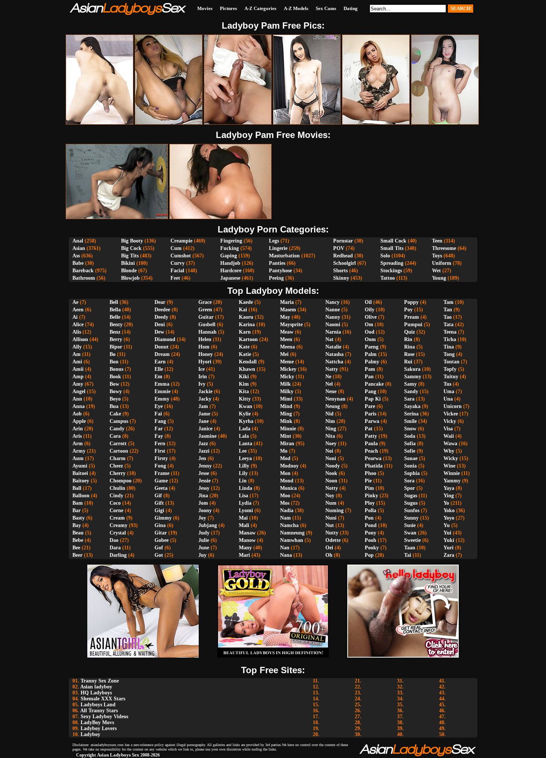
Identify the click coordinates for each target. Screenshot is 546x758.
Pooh (370, 540)
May (285, 317)
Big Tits (130, 255)
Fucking (229, 248)
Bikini (128, 263)
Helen (204, 339)
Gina (160, 525)
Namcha (289, 525)
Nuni (331, 518)
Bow (114, 384)
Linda (245, 488)
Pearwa (373, 458)
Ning (330, 428)
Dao (114, 540)
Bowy (116, 391)
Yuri (448, 547)
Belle (115, 317)
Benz (115, 332)
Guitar (206, 317)
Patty (371, 436)
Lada (244, 428)
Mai (243, 518)
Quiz (409, 332)
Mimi (286, 399)
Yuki (448, 540)
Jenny (205, 466)
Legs (274, 241)
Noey (331, 443)
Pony (370, 533)
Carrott (118, 443)
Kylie (245, 414)
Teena (449, 332)
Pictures (228, 8)
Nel (329, 384)
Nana (286, 555)
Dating (351, 8)
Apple (79, 421)
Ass (76, 255)
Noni (330, 458)
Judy (203, 533)
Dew (159, 332)
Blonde (129, 270)
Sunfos (411, 510)
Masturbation (284, 255)
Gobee (162, 540)
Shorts (340, 270)
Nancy (332, 302)
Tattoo (387, 278)
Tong (449, 354)
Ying (448, 495)
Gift (159, 503)
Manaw (247, 533)
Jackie (205, 391)
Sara (409, 399)
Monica (288, 488)
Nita (330, 436)
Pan (369, 376)
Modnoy (289, 466)
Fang (160, 421)
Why (448, 451)
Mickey (288, 369)
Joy (202, 518)
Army (78, 451)
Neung (332, 406)
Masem (288, 309)
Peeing (276, 278)
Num (331, 503)
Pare (370, 406)
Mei (284, 354)
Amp (78, 376)
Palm (371, 354)
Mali (244, 525)
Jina (203, 495)
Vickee (450, 414)
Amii (78, 369)
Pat (369, 428)
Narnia (333, 332)
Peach (371, 451)
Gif (158, 495)
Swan (410, 533)
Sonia (410, 466)
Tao (447, 317)
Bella (115, 309)
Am (76, 354)
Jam (203, 406)
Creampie (181, 241)
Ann (77, 399)
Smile (410, 421)
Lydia (245, 503)
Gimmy (163, 518)
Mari (244, 555)
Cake (115, 414)
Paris (370, 414)
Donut (162, 347)
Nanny (332, 317)
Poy (408, 309)
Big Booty (132, 241)
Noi (329, 451)
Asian (78, 248)
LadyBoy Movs (97, 722)
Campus (119, 421)
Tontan (451, 361)
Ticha (449, 339)
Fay (159, 436)
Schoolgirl (344, 263)
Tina (448, 347)
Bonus (116, 369)
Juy (202, 555)
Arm (77, 443)
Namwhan (291, 540)
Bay (76, 525)
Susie (410, 525)
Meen (286, 339)
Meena (287, 347)
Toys (437, 255)
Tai (407, 555)
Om (369, 324)
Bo (113, 354)
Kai (243, 309)
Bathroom (83, 278)
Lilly (244, 466)
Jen (202, 458)
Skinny (341, 278)
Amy (77, 384)
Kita (244, 391)
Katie (245, 354)
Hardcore (230, 270)
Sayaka (412, 406)
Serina (411, 414)
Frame (162, 473)
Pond (371, 525)
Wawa (450, 443)
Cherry (118, 473)
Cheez (116, 466)
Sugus (410, 503)
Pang (370, 391)
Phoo (370, 473)
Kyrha (246, 421)
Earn (160, 361)
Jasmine (207, 436)
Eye (159, 406)
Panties (277, 263)
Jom (203, 503)
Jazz (203, 443)
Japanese (230, 278)
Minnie (288, 428)
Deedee (162, 309)
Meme (287, 361)
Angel (78, 391)
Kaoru (246, 317)
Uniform (441, 263)
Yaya (448, 488)
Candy (117, 428)
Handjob (230, 263)
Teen (437, 241)
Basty (78, 518)
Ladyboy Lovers (99, 728)
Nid (329, 414)
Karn (245, 332)
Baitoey (80, 481)
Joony (205, 510)
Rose (409, 354)
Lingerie (278, 248)
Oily (369, 309)
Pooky (372, 547)
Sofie (409, 451)
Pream (411, 317)
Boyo (115, 399)
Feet (175, 278)
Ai (75, 317)
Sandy (411, 391)
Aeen (78, 309)
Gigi (159, 510)
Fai (158, 414)
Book (115, 376)
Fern (160, 443)
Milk (285, 384)
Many (245, 547)
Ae (75, 302)
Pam (370, 369)
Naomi (332, 324)
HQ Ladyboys (96, 693)
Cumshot (180, 255)
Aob (77, 414)
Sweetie (412, 540)
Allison (80, 339)
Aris (77, 436)
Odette (333, 540)
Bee (76, 547)
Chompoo (120, 481)
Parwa (372, 421)
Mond (286, 481)
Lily (243, 473)
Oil (368, 302)
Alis (76, 332)
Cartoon (119, 451)
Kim (244, 384)
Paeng (371, 347)
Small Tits (391, 248)
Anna (78, 406)
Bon (114, 361)
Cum (176, 248)
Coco (115, 503)
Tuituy (450, 376)
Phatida (374, 466)
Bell (114, 302)
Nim (330, 421)
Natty (331, 369)
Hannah (207, 332)
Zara (448, 555)
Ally (77, 347)
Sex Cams (326, 8)
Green (205, 309)
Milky (286, 391)
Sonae (410, 458)
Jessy (203, 488)
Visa (448, 428)
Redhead (343, 255)
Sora (409, 481)
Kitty (245, 399)
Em (158, 376)
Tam (448, 302)
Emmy (162, 399)
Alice (78, 324)
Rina (409, 347)
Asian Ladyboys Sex (118, 755)
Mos (284, 503)
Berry (116, 339)
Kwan (245, 406)
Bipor (116, 347)
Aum (78, 458)
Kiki (244, 376)
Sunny (411, 518)
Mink (286, 421)
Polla (370, 510)
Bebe (77, 540)
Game (161, 481)
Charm (118, 458)
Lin (243, 481)
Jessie (204, 481)
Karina (247, 324)
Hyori (204, 361)
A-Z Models (296, 8)
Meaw (286, 332)
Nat (329, 339)
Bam (77, 503)
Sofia (410, 443)
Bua (114, 406)
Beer (77, 555)
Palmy (372, 361)
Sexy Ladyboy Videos (104, 716)
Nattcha (334, 361)
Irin (202, 376)
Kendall (248, 361)
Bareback (83, 270)
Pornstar (343, 241)
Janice (205, 428)
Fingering (231, 241)
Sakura (412, 369)
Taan (409, 547)
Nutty (331, 533)
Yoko (449, 510)
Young (439, 278)
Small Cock (393, 241)
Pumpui (413, 324)
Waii (448, 436)
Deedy (161, 317)
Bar (76, 510)
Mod (285, 458)
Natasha (334, 354)
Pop (369, 555)
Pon (369, 518)
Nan (284, 547)
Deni (160, 324)
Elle (159, 369)
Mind (286, 406)
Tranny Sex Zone (100, 681)
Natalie (333, 347)
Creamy (118, 525)
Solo (385, 255)
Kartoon (248, 339)
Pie (368, 481)
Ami (77, 361)
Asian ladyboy (96, 687)
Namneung (292, 533)
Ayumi (79, 466)
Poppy (411, 302)
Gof (159, 547)
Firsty (161, 458)
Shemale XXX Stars (103, 698)
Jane (203, 421)
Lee (243, 451)
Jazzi (203, 451)
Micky (287, 376)
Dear (160, 302)
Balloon (81, 495)
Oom (370, 339)
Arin (77, 428)
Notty (331, 488)
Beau (78, 533)
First (160, 451)
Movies (204, 8)
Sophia (412, 473)
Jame (204, 414)
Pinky (371, 495)
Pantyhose (280, 270)
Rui (408, 361)
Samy (410, 384)
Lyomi (246, 510)
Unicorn (452, 406)
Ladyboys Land (98, 704)
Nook (331, 473)
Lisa (243, 495)
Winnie (451, 473)
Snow (410, 428)
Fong (160, 466)
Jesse (203, 473)
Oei (329, 547)
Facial (177, 270)
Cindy (116, 495)
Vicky (449, 421)
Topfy (449, 369)
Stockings (391, 270)
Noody (332, 466)
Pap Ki (373, 399)
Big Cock (131, 248)
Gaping (228, 255)
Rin (408, 339)
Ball (76, 488)
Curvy (177, 263)
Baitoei (80, 473)
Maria (287, 302)
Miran (287, 443)
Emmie (162, 391)
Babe (78, 263)
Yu (446, 525)
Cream (117, 518)
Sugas (410, 495)
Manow (247, 540)
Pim (369, 488)
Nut (329, 525)
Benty (116, 324)
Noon (331, 481)
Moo (285, 495)
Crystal (118, 533)
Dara (115, 547)
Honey (205, 354)
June (203, 547)
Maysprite (291, 324)
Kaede (246, 302)
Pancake (374, 384)
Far (159, 428)
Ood (369, 332)
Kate (244, 347)
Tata (448, 324)
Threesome (444, 248)
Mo (283, 451)
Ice (201, 369)
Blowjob (130, 278)
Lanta (245, 443)
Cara (115, 436)
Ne (328, 376)
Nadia (286, 510)
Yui (447, 533)
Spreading (391, 263)
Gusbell (206, 324)
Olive (371, 317)
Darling (118, 555)
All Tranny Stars (99, 710)
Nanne (332, 309)
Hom (203, 347)
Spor (409, 488)
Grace (205, 302)
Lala (244, 436)
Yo (446, 503)
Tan (447, 309)
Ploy (370, 503)
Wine (449, 466)
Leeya (245, 458)
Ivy (201, 384)
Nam (285, 518)
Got (159, 555)
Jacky (204, 399)
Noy (329, 495)
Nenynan (335, 399)
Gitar (161, 533)
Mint (285, 436)
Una (448, 399)
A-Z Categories (260, 8)
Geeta (161, 488)
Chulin (117, 488)
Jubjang (207, 525)
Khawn (247, 369)
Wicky (450, 458)
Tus (447, 384)
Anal (77, 241)
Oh (328, 555)
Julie (203, 540)
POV (338, 248)
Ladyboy (90, 734)
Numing (334, 510)
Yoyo (448, 518)
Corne (116, 510)
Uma (448, 391)
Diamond (165, 339)
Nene (331, 391)
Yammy (452, 481)
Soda (409, 436)
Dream (162, 354)
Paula (371, 443)
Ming (286, 414)
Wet (436, 270)
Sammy (412, 376)
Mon (285, 473)
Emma (162, 384)
